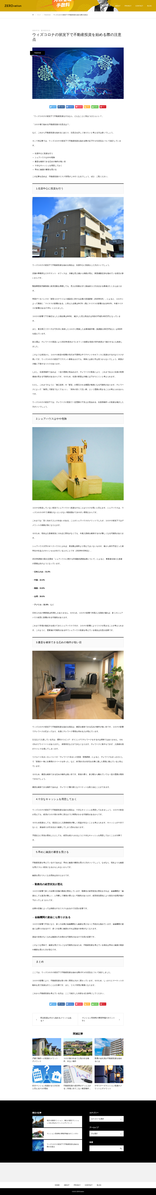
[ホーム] (33, 15)
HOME (108, 6)
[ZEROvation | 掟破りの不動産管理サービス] (13, 6)
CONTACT (139, 6)
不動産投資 (37, 53)
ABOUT (117, 6)
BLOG (149, 6)
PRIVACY (128, 6)
